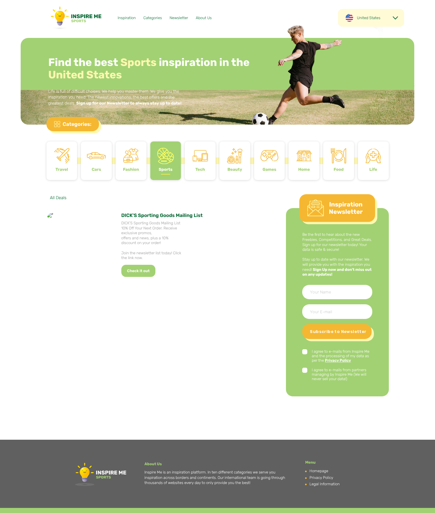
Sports (165, 169)
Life (373, 169)
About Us (204, 18)
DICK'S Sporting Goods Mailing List (162, 215)
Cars (96, 169)
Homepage (319, 471)
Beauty (234, 169)
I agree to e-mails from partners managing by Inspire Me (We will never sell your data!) (339, 374)
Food (339, 169)
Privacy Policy (338, 360)
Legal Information (325, 484)
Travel (61, 169)
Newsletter (178, 18)
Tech (200, 169)
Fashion (131, 169)
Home (304, 169)
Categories (152, 18)
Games (269, 169)
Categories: (77, 124)
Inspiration (127, 18)
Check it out (138, 271)
